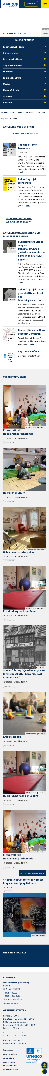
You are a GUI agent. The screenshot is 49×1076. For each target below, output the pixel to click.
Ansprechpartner (13, 1040)
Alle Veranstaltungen (32, 873)
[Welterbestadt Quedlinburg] (24, 990)
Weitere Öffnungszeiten (16, 1043)
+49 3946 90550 (10, 993)
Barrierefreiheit (10, 1054)
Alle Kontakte (11, 1003)
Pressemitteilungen (24, 133)
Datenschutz (8, 1058)
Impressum (8, 1050)
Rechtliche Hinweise (11, 1069)
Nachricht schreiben (13, 999)
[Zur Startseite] (10, 4)
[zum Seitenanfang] (44, 1071)
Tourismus (31, 4)
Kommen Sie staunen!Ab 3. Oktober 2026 (19, 220)
